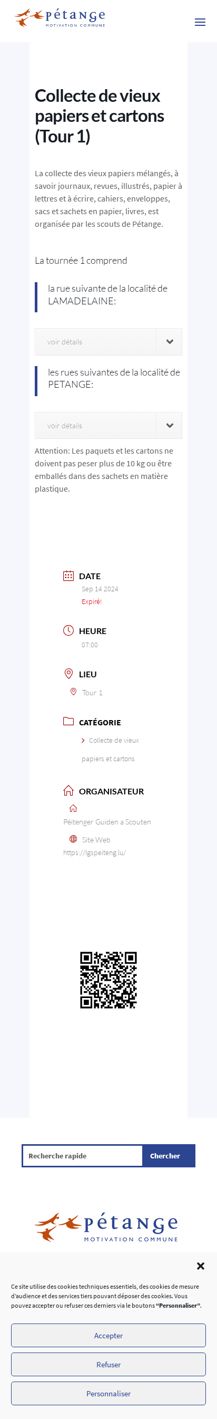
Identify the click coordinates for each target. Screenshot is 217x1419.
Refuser (108, 1364)
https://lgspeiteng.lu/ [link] (94, 852)
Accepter (108, 1335)
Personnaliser (108, 1393)
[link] (59, 21)
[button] (200, 1266)
